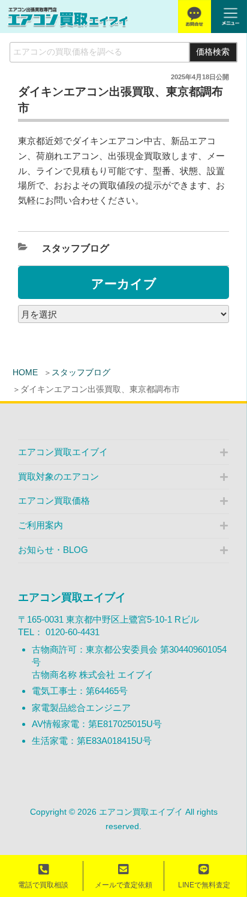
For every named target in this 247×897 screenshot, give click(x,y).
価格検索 (213, 51)
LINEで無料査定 (204, 885)
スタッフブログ (81, 372)
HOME (25, 372)
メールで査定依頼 (123, 885)
